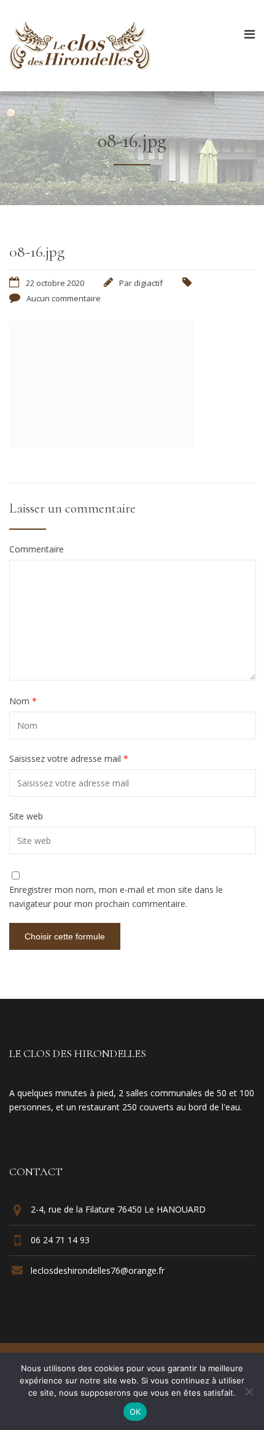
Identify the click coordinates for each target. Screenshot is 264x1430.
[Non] (249, 1391)
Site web (26, 816)
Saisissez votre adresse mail (68, 759)
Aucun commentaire (63, 298)
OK (135, 1412)
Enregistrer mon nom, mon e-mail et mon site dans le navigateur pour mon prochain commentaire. (116, 896)
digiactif (148, 282)
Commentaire (36, 549)
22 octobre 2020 (55, 282)
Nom (23, 701)
